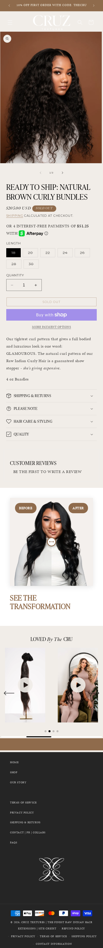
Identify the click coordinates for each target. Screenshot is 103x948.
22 (50, 253)
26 (85, 253)
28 (17, 265)
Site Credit (47, 928)
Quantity (15, 275)
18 (16, 253)
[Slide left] (40, 172)
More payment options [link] (51, 327)
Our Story (18, 782)
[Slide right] (62, 172)
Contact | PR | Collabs (27, 832)
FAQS (13, 842)
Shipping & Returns (25, 822)
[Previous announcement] (9, 5)
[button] (10, 22)
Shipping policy (84, 936)
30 (34, 265)
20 (33, 253)
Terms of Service (23, 802)
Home (14, 762)
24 (68, 253)
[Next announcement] (93, 5)
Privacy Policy (22, 812)
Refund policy (73, 928)
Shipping (14, 216)
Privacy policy (23, 936)
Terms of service (53, 936)
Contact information (54, 944)
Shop (13, 772)
